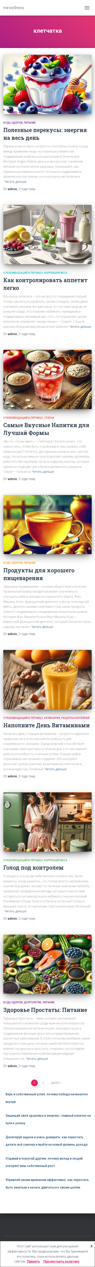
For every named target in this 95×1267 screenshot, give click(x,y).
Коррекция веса (55, 272)
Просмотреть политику (61, 1261)
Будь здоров (13, 122)
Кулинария (52, 718)
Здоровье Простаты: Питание (45, 1010)
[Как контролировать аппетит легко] (47, 234)
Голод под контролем (33, 867)
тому (26, 189)
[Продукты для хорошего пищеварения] (47, 524)
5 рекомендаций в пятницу (23, 272)
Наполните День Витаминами (46, 725)
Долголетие (32, 1002)
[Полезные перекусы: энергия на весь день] (47, 84)
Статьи (49, 417)
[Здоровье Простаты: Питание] (47, 964)
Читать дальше (15, 181)
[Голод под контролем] (47, 822)
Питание (30, 122)
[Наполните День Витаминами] (47, 679)
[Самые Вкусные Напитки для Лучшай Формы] (47, 379)
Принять (33, 1261)
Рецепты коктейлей (75, 718)
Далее (55, 1082)
